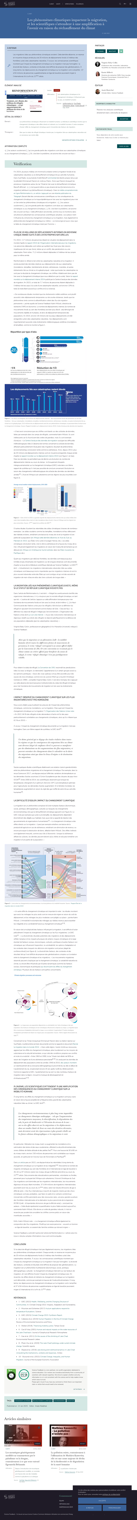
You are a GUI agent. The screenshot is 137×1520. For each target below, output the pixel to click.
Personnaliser (115, 1508)
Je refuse (90, 1508)
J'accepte (102, 1501)
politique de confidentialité (111, 1494)
